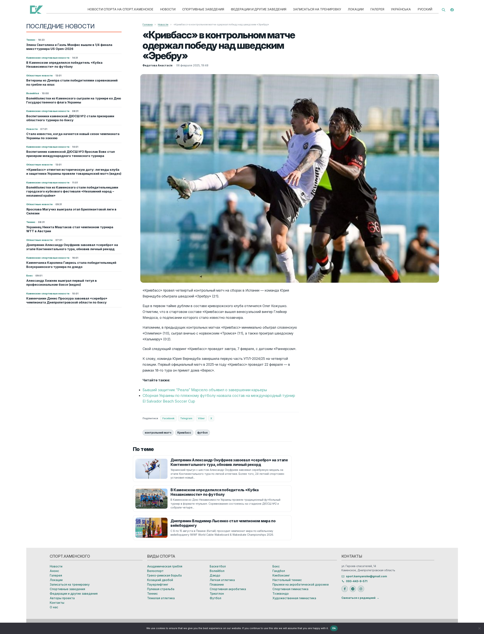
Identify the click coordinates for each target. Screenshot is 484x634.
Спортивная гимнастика (290, 589)
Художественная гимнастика (294, 598)
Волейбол (217, 571)
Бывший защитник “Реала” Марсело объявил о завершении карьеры (205, 390)
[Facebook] (452, 9)
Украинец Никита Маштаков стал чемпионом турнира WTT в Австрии (69, 229)
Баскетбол (218, 566)
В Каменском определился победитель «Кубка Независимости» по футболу (64, 64)
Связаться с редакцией (358, 597)
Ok (334, 628)
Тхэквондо (280, 593)
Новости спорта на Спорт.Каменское (120, 9)
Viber (201, 418)
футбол (202, 432)
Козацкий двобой (160, 580)
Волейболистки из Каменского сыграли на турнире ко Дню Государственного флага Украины (73, 100)
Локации (356, 9)
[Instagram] (361, 589)
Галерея (377, 9)
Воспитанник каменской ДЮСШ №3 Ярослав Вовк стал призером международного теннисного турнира (70, 154)
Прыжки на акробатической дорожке (300, 584)
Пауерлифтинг (157, 584)
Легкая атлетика (222, 580)
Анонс (54, 571)
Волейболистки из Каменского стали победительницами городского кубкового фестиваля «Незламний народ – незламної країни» (72, 191)
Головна (148, 24)
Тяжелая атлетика (161, 598)
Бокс (276, 566)
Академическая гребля (164, 566)
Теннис (152, 593)
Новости (167, 9)
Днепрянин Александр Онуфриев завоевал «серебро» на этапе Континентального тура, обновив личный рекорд (72, 247)
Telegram (186, 418)
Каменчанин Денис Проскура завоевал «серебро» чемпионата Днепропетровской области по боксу (66, 300)
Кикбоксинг (281, 575)
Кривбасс (184, 432)
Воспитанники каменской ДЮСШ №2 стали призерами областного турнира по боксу (70, 118)
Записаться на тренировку (317, 9)
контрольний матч (158, 432)
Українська (401, 9)
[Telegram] (353, 589)
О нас (54, 607)
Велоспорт (155, 571)
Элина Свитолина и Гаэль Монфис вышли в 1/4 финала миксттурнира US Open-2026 (69, 47)
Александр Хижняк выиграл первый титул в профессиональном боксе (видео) (61, 282)
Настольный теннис (287, 580)
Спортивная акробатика (228, 589)
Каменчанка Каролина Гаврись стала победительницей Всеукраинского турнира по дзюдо (71, 264)
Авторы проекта (62, 598)
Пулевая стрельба (160, 589)
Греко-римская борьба (164, 575)
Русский (425, 9)
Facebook (168, 418)
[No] (479, 628)
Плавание (217, 584)
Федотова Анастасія (157, 65)
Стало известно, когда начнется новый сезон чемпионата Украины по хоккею (72, 136)
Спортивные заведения (203, 9)
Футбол (215, 598)
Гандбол (278, 571)
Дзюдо (215, 575)
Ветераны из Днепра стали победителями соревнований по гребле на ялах (72, 82)
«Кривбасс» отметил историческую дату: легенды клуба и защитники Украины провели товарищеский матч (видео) (73, 171)
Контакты (57, 603)
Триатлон (217, 593)
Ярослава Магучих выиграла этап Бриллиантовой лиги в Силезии (71, 211)
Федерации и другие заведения (258, 9)
